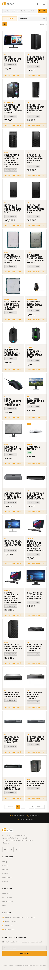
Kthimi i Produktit (8, 901)
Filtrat (10, 19)
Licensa (5, 873)
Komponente (7, 877)
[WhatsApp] (17, 849)
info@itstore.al (10, 929)
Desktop (5, 866)
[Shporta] (36, 3)
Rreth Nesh (6, 894)
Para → (40, 807)
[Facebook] (4, 849)
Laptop (4, 862)
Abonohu (24, 954)
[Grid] (4, 24)
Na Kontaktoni (7, 898)
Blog (4, 905)
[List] (9, 24)
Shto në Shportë (13, 76)
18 (32, 807)
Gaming (5, 881)
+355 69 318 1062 (11, 921)
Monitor (5, 870)
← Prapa (9, 807)
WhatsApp (8, 925)
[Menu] (44, 3)
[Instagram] (11, 849)
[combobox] (20, 11)
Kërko (42, 11)
